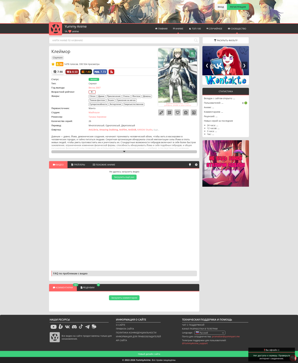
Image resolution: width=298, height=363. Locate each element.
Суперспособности (98, 104)
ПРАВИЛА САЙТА (125, 328)
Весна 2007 (95, 87)
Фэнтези (136, 96)
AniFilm (123, 129)
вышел (94, 79)
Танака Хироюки (97, 116)
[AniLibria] (111, 71)
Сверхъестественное (133, 104)
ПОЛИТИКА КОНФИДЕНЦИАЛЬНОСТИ (136, 332)
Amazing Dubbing (108, 129)
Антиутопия (115, 104)
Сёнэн (92, 96)
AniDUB (132, 129)
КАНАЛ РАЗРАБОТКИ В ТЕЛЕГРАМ (200, 328)
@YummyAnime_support (195, 343)
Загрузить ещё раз (124, 177)
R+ (92, 92)
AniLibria (93, 129)
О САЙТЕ (120, 324)
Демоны (147, 96)
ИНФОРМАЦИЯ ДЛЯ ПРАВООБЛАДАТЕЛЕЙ (138, 336)
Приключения (113, 96)
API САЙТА (121, 340)
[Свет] (190, 164)
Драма (101, 96)
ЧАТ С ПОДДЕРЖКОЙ (193, 324)
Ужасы (126, 96)
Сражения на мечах (126, 100)
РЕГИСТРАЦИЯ (238, 6)
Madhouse (94, 112)
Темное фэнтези (97, 100)
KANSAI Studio (144, 129)
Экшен (111, 100)
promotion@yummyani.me (226, 336)
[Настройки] (196, 164)
